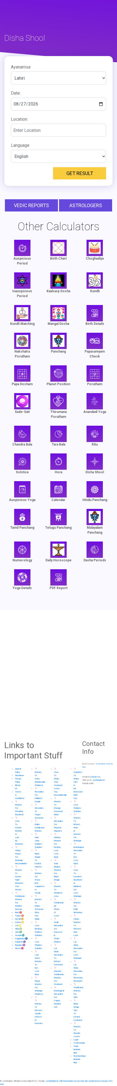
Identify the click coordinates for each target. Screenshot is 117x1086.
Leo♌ (18, 925)
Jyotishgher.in (98, 780)
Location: (19, 119)
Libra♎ (18, 932)
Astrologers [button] (85, 205)
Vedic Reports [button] (31, 205)
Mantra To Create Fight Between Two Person (19, 880)
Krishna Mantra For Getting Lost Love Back (57, 847)
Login (75, 1039)
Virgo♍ (18, 929)
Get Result (79, 173)
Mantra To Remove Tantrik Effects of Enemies (38, 1014)
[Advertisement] (58, 675)
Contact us (95, 777)
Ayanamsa (20, 67)
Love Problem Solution (38, 945)
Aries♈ (18, 912)
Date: (16, 93)
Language (20, 145)
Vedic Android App (76, 1049)
